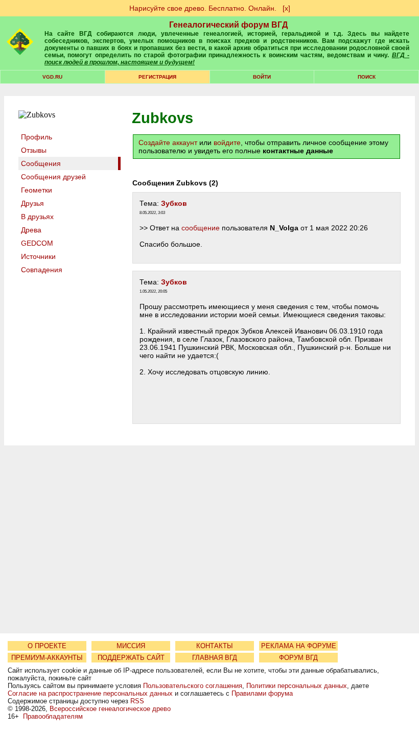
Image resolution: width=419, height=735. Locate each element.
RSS (137, 701)
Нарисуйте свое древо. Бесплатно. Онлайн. (202, 8)
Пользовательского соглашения (192, 686)
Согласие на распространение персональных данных (90, 693)
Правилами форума (262, 693)
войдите (227, 142)
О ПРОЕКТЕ (47, 646)
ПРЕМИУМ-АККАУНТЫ (47, 657)
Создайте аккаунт (167, 142)
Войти (262, 77)
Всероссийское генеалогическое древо (110, 709)
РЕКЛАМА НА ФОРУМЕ (298, 646)
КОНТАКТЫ (214, 646)
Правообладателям (53, 716)
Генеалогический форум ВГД (228, 24)
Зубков (174, 203)
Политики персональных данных (296, 686)
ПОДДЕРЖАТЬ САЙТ (131, 657)
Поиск (367, 77)
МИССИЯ (131, 646)
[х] (286, 8)
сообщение (200, 228)
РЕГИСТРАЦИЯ (157, 77)
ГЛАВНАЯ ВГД (214, 657)
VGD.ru (52, 77)
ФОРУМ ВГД (298, 657)
